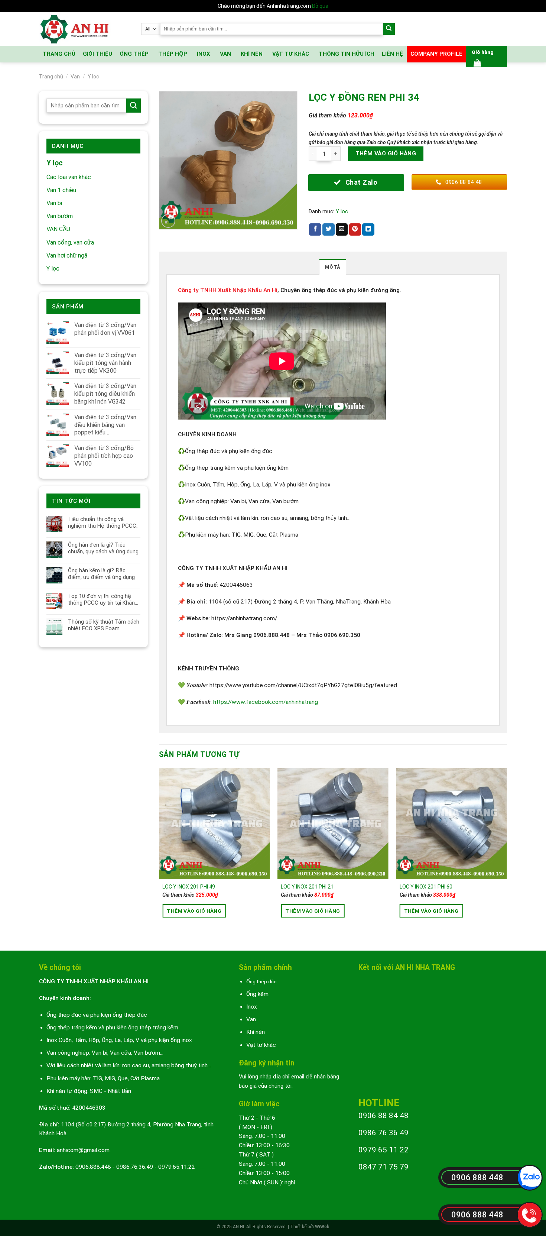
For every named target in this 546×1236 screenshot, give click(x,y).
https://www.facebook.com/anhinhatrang (265, 702)
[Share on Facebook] (315, 229)
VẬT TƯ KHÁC (290, 54)
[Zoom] (168, 221)
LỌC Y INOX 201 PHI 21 (307, 887)
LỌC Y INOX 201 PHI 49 (188, 887)
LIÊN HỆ (392, 54)
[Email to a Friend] (342, 229)
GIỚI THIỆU (97, 54)
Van (75, 77)
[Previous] (159, 853)
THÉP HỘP (172, 54)
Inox (251, 1006)
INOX (203, 54)
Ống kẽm (257, 994)
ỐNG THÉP (134, 54)
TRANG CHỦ (59, 54)
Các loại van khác (68, 177)
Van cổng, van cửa (70, 242)
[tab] (332, 267)
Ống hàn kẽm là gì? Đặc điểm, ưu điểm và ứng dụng (101, 573)
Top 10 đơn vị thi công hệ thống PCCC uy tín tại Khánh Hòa (103, 599)
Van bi (54, 203)
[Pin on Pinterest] (355, 229)
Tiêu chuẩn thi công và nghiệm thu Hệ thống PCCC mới (102, 522)
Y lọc (93, 77)
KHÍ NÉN (252, 54)
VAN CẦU (58, 229)
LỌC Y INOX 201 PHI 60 (426, 887)
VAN (225, 54)
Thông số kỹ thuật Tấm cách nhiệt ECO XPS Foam (103, 625)
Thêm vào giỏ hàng (385, 153)
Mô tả (332, 267)
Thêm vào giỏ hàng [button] (194, 911)
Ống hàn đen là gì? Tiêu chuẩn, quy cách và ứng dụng (103, 548)
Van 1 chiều (61, 190)
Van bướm (59, 216)
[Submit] (389, 29)
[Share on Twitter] (328, 229)
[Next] (506, 853)
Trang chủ (51, 77)
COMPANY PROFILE (436, 54)
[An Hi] (84, 29)
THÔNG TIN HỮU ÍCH (346, 54)
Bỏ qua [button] (320, 6)
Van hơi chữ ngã (66, 255)
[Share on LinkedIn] (368, 229)
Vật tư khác (261, 1045)
